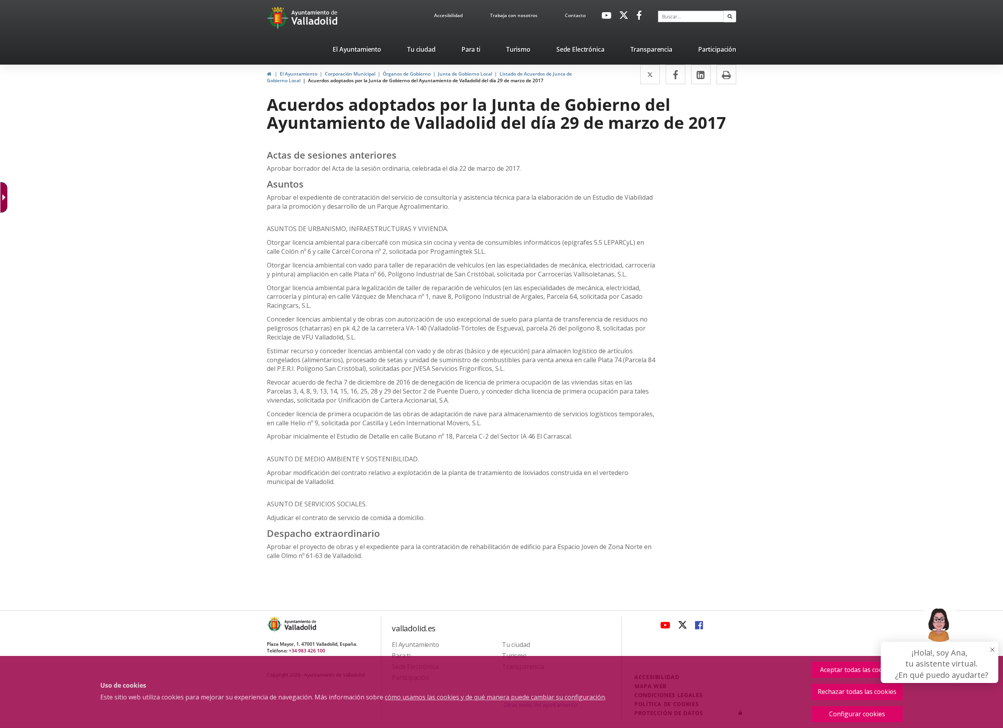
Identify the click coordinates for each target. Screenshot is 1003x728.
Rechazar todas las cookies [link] (857, 691)
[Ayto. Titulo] (299, 624)
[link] (448, 17)
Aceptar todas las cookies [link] (857, 669)
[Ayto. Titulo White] (315, 17)
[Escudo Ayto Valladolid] (275, 624)
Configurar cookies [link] (857, 714)
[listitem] (357, 51)
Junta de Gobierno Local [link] (465, 73)
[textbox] (691, 16)
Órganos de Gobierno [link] (407, 73)
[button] (729, 16)
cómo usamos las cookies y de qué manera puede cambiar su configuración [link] (495, 697)
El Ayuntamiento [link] (298, 73)
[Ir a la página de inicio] (279, 17)
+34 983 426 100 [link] (307, 650)
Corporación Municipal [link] (350, 73)
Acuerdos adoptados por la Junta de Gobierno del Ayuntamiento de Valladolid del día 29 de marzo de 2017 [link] (425, 80)
